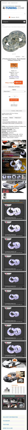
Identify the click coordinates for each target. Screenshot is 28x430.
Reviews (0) (5, 120)
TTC (16, 70)
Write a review (19, 110)
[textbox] (14, 13)
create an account (14, 2)
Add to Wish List (14, 104)
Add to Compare (14, 105)
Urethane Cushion (8, 114)
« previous (18, 56)
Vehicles (11, 117)
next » (23, 56)
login (9, 2)
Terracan (16, 72)
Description (5, 117)
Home (3, 25)
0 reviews (13, 110)
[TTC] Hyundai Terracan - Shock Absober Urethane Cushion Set (13, 26)
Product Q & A (18, 117)
